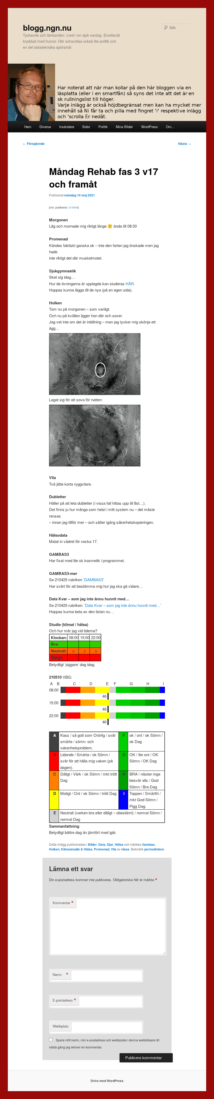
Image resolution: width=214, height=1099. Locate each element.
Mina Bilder (124, 126)
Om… (170, 126)
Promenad (101, 849)
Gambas (148, 844)
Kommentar (63, 903)
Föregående (34, 143)
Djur (110, 844)
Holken (54, 849)
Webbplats (61, 1026)
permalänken (154, 849)
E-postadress (64, 1000)
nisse (125, 849)
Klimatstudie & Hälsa (76, 849)
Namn (60, 974)
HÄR (130, 283)
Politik (103, 126)
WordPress (149, 126)
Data (101, 844)
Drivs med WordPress (107, 1080)
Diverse (45, 126)
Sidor (86, 126)
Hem (27, 126)
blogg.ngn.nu (47, 27)
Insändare (66, 126)
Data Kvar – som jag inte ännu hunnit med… (122, 605)
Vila (113, 849)
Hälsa (119, 844)
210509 (73, 207)
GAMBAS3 (93, 579)
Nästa (184, 143)
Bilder (92, 844)
